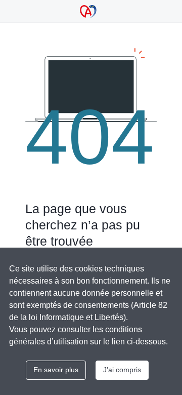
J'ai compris (122, 370)
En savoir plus (55, 370)
